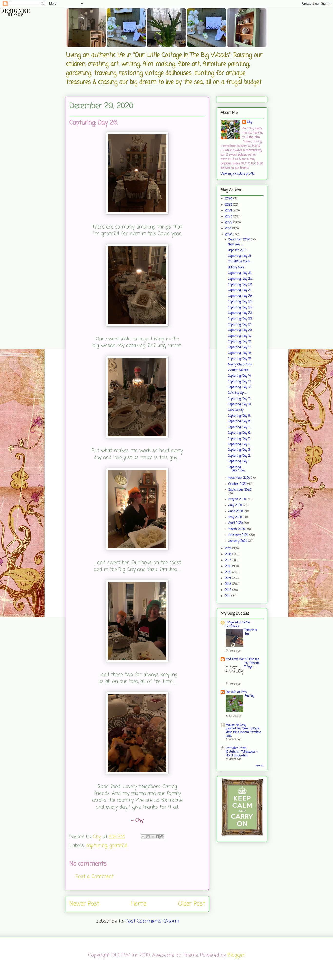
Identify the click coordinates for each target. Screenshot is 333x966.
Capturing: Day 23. (240, 313)
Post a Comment (95, 876)
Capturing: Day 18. (239, 341)
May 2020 (235, 517)
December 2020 (239, 240)
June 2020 (236, 511)
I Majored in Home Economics (238, 624)
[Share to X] (152, 836)
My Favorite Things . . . (252, 665)
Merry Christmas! (240, 364)
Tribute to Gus (251, 632)
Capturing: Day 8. (239, 421)
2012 (228, 590)
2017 (228, 560)
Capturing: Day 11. (239, 399)
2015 (228, 572)
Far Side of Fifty (236, 692)
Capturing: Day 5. (239, 439)
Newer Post (84, 903)
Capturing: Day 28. (240, 284)
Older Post (191, 903)
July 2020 (235, 505)
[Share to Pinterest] (161, 836)
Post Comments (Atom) (152, 921)
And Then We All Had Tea (242, 659)
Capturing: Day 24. (240, 307)
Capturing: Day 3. (239, 450)
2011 (228, 596)
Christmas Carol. (239, 261)
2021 (228, 228)
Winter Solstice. (238, 370)
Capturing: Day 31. (239, 256)
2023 (229, 216)
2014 (228, 578)
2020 (229, 234)
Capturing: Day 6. (239, 433)
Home (138, 903)
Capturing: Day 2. (239, 456)
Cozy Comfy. (236, 410)
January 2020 (238, 541)
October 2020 (237, 484)
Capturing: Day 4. (239, 444)
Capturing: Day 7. (239, 427)
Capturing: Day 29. (240, 279)
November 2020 (239, 478)
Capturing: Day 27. (240, 290)
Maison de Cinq (236, 725)
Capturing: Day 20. (240, 330)
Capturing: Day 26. (240, 296)
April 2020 (236, 523)
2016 (228, 566)
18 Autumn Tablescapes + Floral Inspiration (242, 754)
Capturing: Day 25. (240, 301)
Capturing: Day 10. (239, 404)
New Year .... (235, 244)
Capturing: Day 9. (239, 416)
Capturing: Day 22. (240, 319)
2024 (229, 211)
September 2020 (239, 490)
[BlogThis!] (148, 836)
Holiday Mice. (236, 267)
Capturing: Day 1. (239, 461)
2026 (229, 199)
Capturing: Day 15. (239, 359)
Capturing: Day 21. (240, 324)
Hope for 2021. (237, 250)
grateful (118, 845)
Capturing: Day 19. (240, 336)
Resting (249, 696)
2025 (229, 205)
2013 (228, 584)
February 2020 (238, 535)
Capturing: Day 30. (240, 273)
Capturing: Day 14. (239, 376)
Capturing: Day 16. (240, 353)
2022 (229, 222)
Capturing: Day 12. (240, 387)
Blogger (236, 955)
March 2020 (237, 529)
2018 (228, 554)
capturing (96, 845)
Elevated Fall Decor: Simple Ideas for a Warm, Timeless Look (243, 732)
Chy (249, 122)
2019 (228, 548)
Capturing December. (237, 469)
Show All (259, 765)
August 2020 (237, 499)
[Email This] (143, 836)
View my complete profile (237, 174)
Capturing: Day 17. (239, 347)
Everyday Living (236, 748)
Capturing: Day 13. (239, 381)
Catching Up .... (237, 393)
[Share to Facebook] (157, 836)
